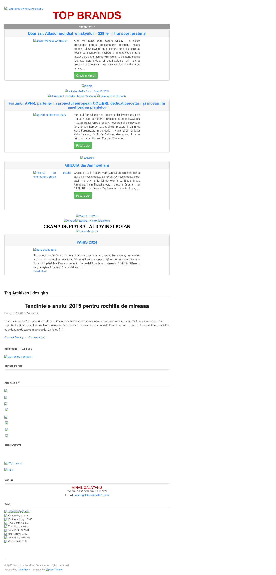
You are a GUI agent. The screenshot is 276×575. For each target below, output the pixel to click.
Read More (83, 145)
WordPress (24, 569)
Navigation (86, 26)
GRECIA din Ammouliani (87, 165)
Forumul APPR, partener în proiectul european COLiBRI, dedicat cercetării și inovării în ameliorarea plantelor (87, 105)
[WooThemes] (54, 569)
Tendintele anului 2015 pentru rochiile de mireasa (87, 306)
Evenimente (32, 313)
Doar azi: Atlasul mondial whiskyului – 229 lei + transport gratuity (87, 33)
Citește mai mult (85, 75)
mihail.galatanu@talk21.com (91, 495)
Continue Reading (13, 337)
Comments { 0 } (36, 337)
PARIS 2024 (87, 242)
